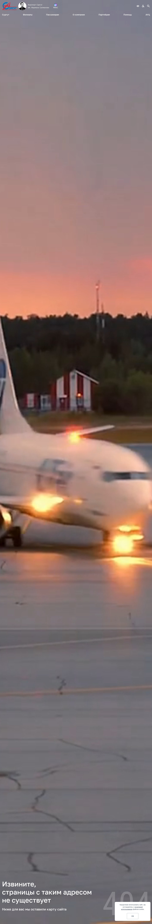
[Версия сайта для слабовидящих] (137, 6)
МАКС (55, 7)
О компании (79, 14)
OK (132, 916)
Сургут (5, 14)
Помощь (127, 14)
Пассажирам (52, 14)
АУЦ (148, 14)
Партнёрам (104, 14)
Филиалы (27, 14)
